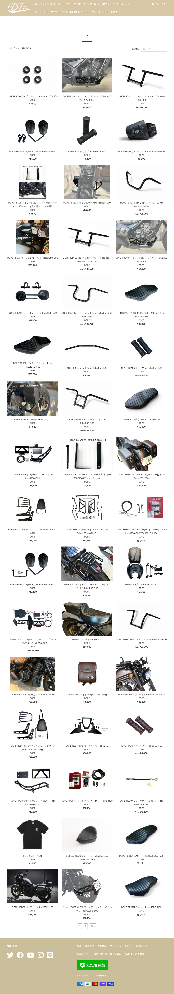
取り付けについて (67, 4)
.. (16, 48)
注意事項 (102, 946)
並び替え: (135, 49)
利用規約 (89, 946)
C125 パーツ (108, 4)
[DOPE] (19, 8)
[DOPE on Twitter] (10, 955)
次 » (93, 926)
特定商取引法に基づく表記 (108, 954)
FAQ (79, 946)
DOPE (85, 976)
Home (9, 48)
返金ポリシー (84, 954)
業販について (85, 4)
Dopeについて (48, 4)
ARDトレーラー (119, 12)
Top (37, 4)
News (97, 4)
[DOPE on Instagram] (39, 955)
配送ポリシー (143, 946)
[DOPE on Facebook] (19, 955)
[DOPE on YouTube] (29, 955)
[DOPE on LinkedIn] (48, 955)
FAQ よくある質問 (134, 954)
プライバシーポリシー (121, 946)
